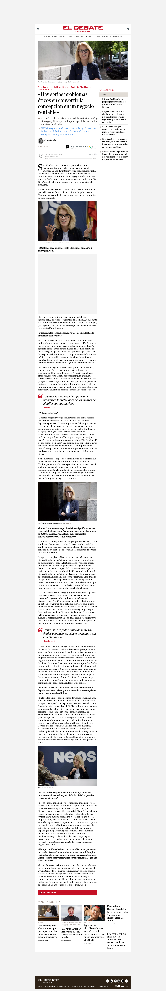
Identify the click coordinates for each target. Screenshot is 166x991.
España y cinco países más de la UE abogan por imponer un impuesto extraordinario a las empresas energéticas (115, 143)
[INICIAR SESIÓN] (128, 29)
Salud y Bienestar (116, 36)
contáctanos (53, 986)
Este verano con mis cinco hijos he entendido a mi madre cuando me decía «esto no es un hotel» (116, 941)
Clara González (50, 140)
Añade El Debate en (82, 147)
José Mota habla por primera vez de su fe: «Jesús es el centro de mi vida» (71, 933)
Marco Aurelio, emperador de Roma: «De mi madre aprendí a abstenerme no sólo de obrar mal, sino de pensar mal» (115, 155)
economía (62, 36)
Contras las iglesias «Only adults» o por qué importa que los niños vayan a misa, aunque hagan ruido (48, 931)
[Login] (128, 29)
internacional (79, 36)
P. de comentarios (102, 986)
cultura (97, 36)
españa (54, 36)
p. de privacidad (80, 986)
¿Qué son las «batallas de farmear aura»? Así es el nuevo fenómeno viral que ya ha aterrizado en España (94, 932)
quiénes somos (43, 986)
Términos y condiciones (67, 986)
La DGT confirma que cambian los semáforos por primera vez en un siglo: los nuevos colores (113, 131)
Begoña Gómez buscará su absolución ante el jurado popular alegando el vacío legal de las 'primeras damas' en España (114, 116)
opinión (69, 36)
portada (47, 36)
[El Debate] (83, 27)
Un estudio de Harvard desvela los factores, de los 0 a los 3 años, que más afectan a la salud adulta (117, 913)
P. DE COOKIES (90, 986)
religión (105, 36)
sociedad (89, 36)
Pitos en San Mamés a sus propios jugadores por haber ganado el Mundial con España (114, 103)
